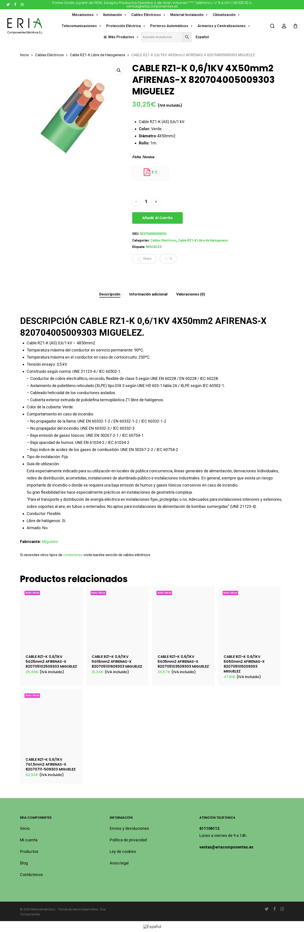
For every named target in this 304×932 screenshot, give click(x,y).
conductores (73, 555)
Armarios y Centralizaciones (222, 26)
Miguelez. (50, 541)
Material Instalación (186, 15)
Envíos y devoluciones (129, 828)
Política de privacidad (128, 840)
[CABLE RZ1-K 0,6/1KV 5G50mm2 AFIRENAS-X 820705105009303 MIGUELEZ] (249, 617)
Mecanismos (83, 15)
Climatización (224, 15)
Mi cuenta (28, 840)
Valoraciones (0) (190, 294)
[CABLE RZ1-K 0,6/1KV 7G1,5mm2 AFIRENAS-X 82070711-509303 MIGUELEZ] (51, 720)
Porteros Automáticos (169, 26)
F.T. (154, 172)
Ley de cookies (123, 851)
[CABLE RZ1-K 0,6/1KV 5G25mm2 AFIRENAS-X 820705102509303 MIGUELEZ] (51, 617)
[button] (119, 70)
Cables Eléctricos (146, 15)
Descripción (109, 294)
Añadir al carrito (157, 217)
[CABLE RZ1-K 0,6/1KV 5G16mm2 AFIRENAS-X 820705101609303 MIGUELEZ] (117, 617)
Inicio (24, 55)
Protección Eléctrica (123, 26)
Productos (29, 851)
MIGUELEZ (154, 247)
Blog (24, 863)
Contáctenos (31, 874)
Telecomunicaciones (79, 26)
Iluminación (112, 15)
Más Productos (121, 37)
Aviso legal (119, 863)
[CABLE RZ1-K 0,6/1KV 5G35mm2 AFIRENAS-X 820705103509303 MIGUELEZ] (183, 617)
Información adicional (148, 294)
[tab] (110, 294)
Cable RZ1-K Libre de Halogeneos (97, 55)
